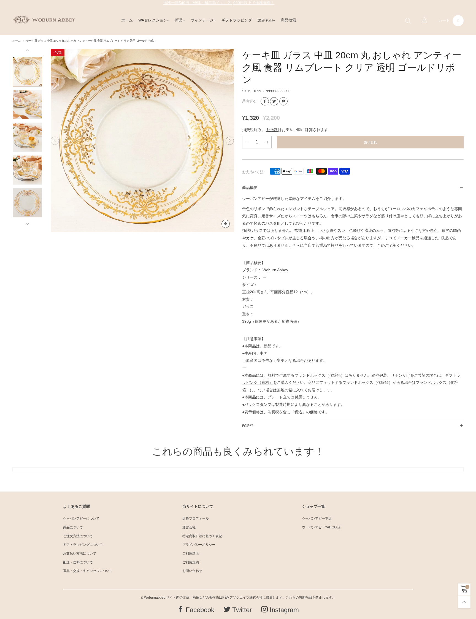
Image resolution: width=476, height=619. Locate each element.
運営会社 (189, 527)
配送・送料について (78, 562)
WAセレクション (152, 20)
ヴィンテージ (201, 20)
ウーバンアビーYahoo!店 (321, 527)
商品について (73, 527)
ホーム (127, 20)
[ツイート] (274, 101)
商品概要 (250, 187)
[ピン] (283, 101)
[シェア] (265, 101)
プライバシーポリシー (198, 545)
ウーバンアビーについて (81, 518)
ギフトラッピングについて (83, 545)
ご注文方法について (78, 536)
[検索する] (408, 20)
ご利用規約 (190, 562)
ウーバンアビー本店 (317, 518)
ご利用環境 (190, 553)
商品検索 (288, 20)
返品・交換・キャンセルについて (88, 571)
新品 (179, 20)
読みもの (265, 20)
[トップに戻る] (464, 602)
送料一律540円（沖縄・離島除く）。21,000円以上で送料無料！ (219, 3)
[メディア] (225, 224)
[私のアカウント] (424, 20)
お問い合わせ (192, 571)
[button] (55, 141)
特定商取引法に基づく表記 (202, 536)
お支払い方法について (79, 553)
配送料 (272, 129)
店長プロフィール (195, 518)
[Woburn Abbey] (43, 19)
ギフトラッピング (236, 20)
